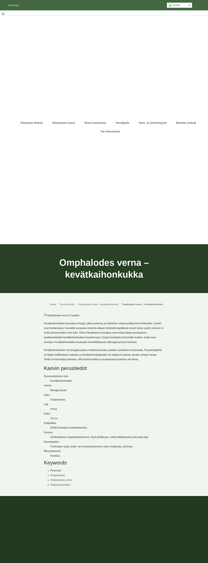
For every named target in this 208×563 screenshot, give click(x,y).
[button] (179, 5)
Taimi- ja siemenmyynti (153, 122)
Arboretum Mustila (31, 122)
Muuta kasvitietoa (95, 122)
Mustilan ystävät (186, 122)
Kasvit (53, 304)
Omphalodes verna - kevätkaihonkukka (98, 304)
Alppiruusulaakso (60, 484)
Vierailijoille (122, 122)
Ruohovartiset (67, 304)
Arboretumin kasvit (63, 122)
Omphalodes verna (61, 480)
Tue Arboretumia (110, 131)
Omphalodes (57, 475)
